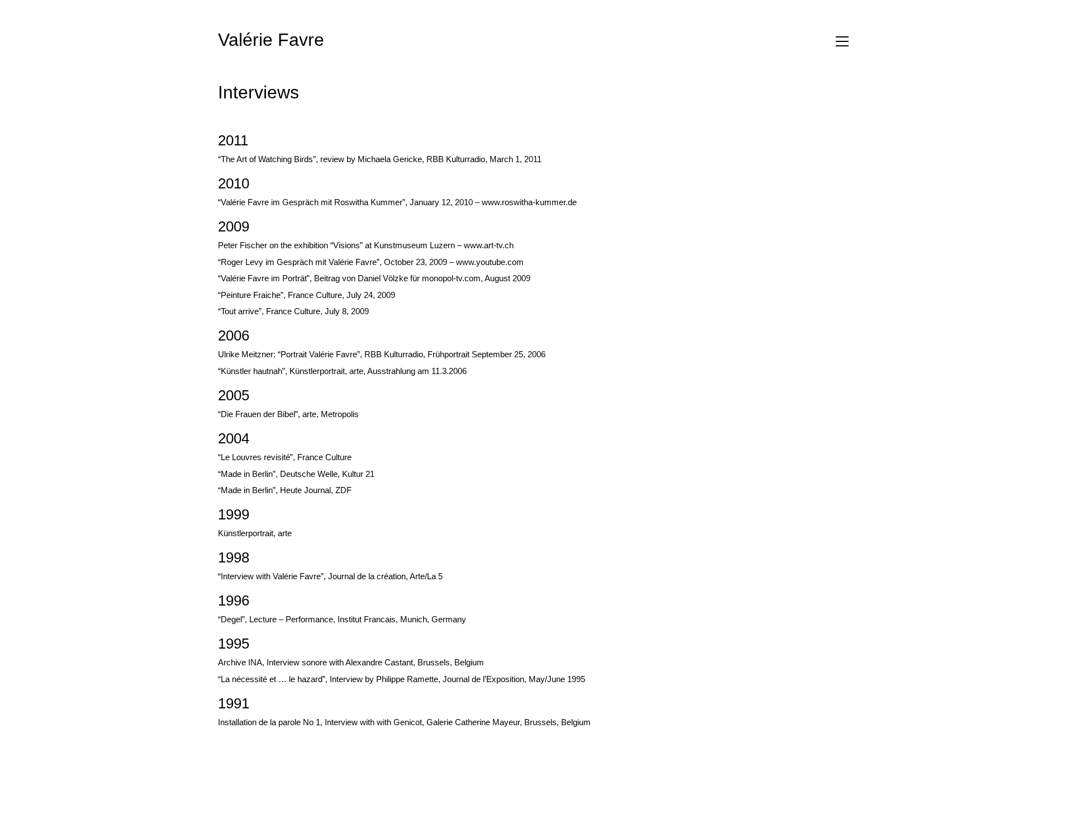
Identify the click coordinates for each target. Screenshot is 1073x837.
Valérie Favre (271, 40)
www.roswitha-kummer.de (529, 202)
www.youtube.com (490, 262)
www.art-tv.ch (489, 245)
